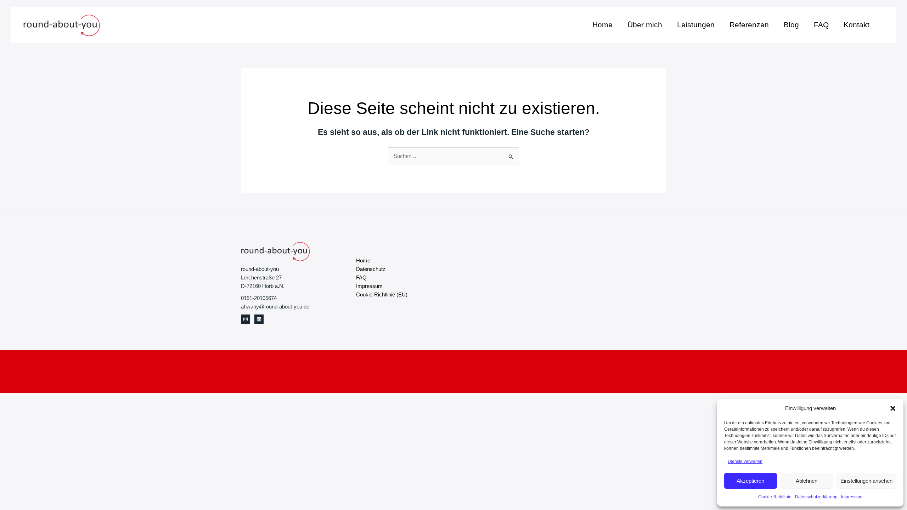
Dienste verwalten (745, 461)
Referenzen (749, 25)
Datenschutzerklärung (816, 496)
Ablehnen (806, 481)
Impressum (851, 496)
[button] (892, 408)
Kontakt (856, 25)
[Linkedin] (259, 319)
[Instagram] (245, 319)
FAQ (821, 25)
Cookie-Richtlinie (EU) (381, 294)
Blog (791, 25)
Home (602, 25)
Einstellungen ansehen (866, 481)
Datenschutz (370, 269)
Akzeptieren (750, 481)
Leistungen (696, 25)
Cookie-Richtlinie (774, 496)
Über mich (644, 25)
